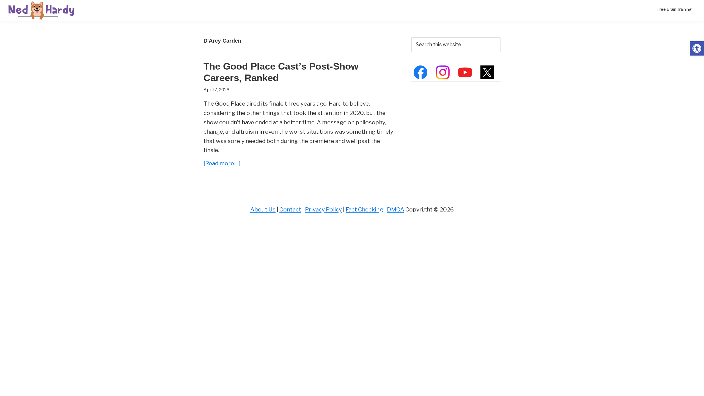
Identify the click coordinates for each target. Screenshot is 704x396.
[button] (697, 48)
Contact (290, 209)
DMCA (395, 209)
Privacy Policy (323, 209)
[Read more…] (222, 164)
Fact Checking (364, 209)
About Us (263, 209)
